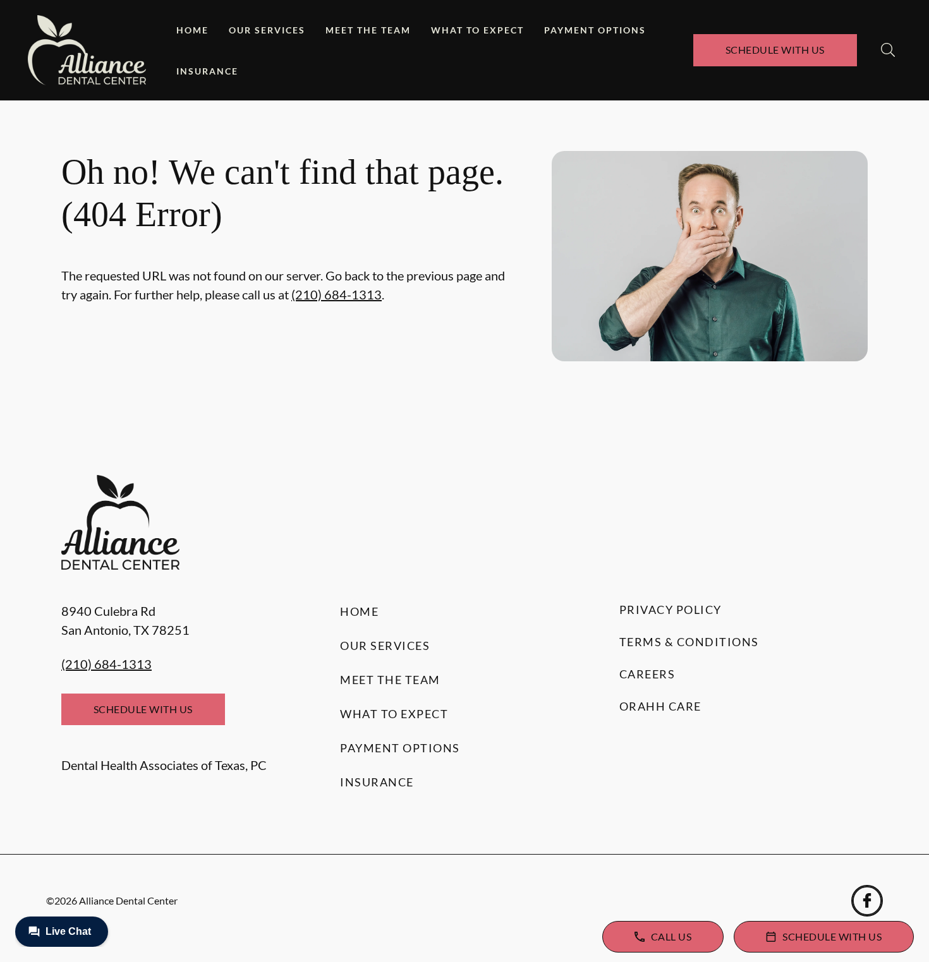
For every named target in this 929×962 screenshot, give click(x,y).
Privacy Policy (670, 609)
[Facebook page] (867, 901)
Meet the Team (368, 30)
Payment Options (595, 30)
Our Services (267, 30)
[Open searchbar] (888, 50)
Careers (647, 674)
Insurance (207, 71)
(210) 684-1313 (336, 294)
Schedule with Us (775, 50)
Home (192, 30)
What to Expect (477, 30)
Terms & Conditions (689, 642)
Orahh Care (660, 706)
